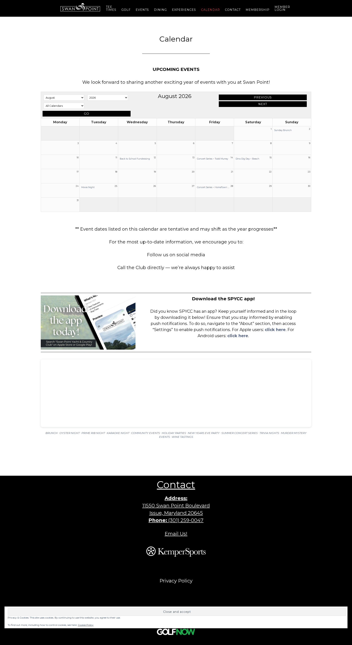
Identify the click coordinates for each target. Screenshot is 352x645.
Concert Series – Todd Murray (212, 158)
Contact (176, 485)
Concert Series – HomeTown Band (214, 187)
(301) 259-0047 (186, 520)
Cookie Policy (86, 624)
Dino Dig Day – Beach (247, 158)
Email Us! (176, 534)
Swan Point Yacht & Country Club (80, 7)
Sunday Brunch (283, 130)
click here (275, 329)
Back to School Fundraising (135, 158)
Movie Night (88, 187)
